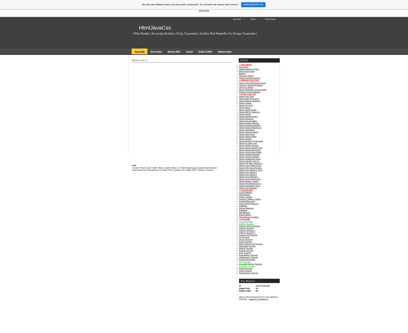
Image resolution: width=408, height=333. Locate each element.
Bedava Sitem (225, 51)
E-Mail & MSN (205, 51)
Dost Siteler (156, 51)
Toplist (189, 51)
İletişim (253, 19)
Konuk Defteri (270, 19)
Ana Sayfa (237, 19)
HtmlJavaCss (155, 28)
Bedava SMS (174, 51)
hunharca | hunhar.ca (258, 299)
